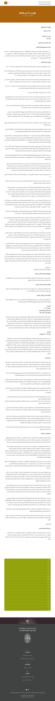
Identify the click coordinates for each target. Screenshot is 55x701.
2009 (48, 607)
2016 (48, 587)
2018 (48, 582)
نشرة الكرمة (30, 16)
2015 (48, 590)
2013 (48, 595)
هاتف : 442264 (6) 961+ (28, 655)
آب (22, 16)
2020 (48, 576)
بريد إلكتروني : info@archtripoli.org (27, 659)
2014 (48, 593)
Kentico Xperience (30, 697)
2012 (48, 598)
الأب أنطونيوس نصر (24, 695)
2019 (26, 16)
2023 (48, 568)
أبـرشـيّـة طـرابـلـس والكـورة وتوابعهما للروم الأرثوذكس (44, 3)
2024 (48, 565)
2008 (48, 609)
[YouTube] (26, 690)
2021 (48, 573)
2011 (48, 601)
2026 (48, 560)
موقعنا (28, 620)
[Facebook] (29, 690)
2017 (48, 584)
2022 (48, 571)
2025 (48, 562)
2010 (48, 604)
